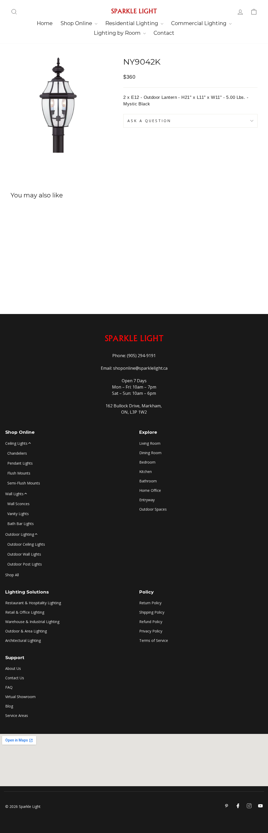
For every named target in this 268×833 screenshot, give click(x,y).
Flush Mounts (18, 473)
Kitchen (145, 471)
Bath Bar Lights (20, 523)
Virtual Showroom (20, 696)
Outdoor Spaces (153, 509)
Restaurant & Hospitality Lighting (33, 602)
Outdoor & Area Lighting (26, 631)
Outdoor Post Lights (24, 564)
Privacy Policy (150, 631)
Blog (9, 706)
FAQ (9, 687)
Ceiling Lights (16, 443)
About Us (13, 668)
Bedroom (147, 462)
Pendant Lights (20, 463)
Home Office (150, 490)
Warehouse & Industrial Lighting (32, 621)
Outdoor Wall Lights (24, 554)
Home (45, 23)
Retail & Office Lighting (24, 612)
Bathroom (148, 480)
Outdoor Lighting (19, 534)
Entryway (147, 499)
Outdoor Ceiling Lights (26, 544)
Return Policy (150, 602)
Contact (164, 33)
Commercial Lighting (199, 23)
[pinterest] (227, 806)
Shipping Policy (151, 612)
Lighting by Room (118, 33)
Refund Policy (150, 621)
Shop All (12, 574)
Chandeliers (17, 453)
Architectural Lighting (23, 640)
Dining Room (150, 452)
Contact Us (14, 677)
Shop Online (76, 23)
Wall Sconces (18, 503)
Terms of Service (153, 640)
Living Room (149, 443)
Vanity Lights (18, 513)
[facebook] (238, 806)
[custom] (249, 806)
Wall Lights (14, 493)
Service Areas (16, 715)
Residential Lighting (132, 23)
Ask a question (149, 120)
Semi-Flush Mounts (23, 483)
